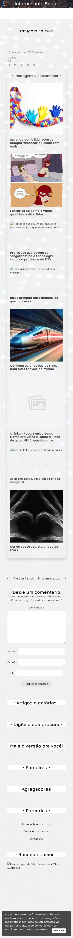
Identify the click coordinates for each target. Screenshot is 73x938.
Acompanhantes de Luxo (36, 824)
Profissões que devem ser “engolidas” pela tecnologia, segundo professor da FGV (32, 256)
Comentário (36, 607)
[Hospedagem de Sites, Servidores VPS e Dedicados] (36, 865)
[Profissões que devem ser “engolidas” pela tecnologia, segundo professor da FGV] (36, 235)
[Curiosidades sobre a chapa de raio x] (36, 516)
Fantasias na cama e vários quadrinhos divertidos (31, 212)
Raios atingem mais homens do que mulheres (34, 299)
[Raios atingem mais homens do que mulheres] (36, 280)
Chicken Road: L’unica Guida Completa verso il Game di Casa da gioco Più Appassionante (35, 437)
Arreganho (36, 838)
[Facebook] (9, 64)
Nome (12, 651)
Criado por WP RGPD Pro (37, 929)
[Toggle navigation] (4, 16)
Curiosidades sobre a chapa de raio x (34, 548)
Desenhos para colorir (36, 831)
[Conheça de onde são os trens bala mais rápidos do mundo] (36, 335)
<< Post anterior (20, 578)
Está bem (59, 930)
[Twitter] (15, 64)
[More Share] (34, 64)
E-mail (12, 662)
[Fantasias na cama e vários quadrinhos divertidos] (36, 180)
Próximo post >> (52, 578)
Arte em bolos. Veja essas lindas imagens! (35, 480)
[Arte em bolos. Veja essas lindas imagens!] (36, 461)
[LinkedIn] (28, 64)
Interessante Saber (36, 3)
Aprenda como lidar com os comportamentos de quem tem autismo (34, 143)
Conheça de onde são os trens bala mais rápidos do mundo (33, 367)
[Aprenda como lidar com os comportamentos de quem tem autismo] (36, 108)
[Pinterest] (22, 64)
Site (12, 673)
